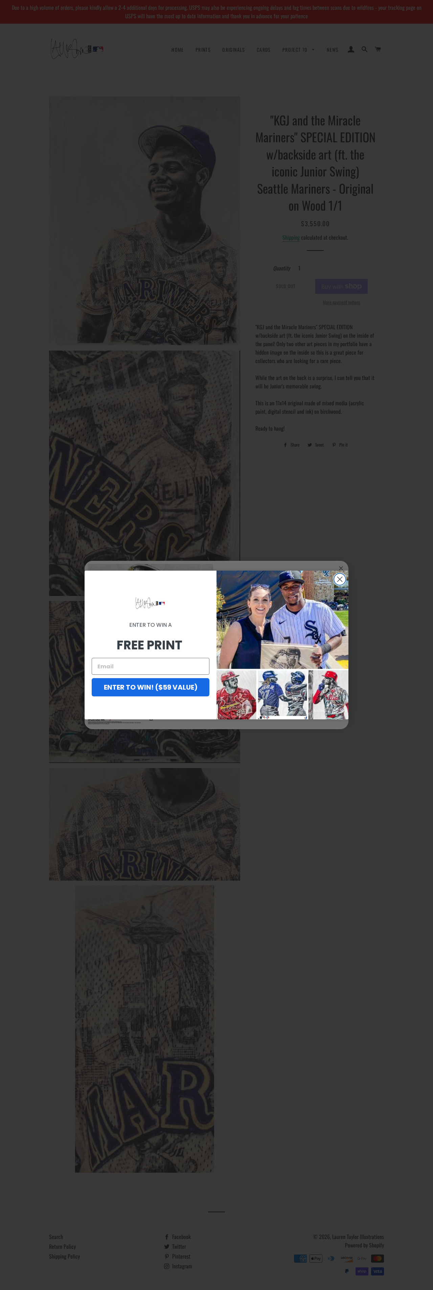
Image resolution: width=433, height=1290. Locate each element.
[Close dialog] (340, 579)
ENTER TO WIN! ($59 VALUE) (151, 687)
